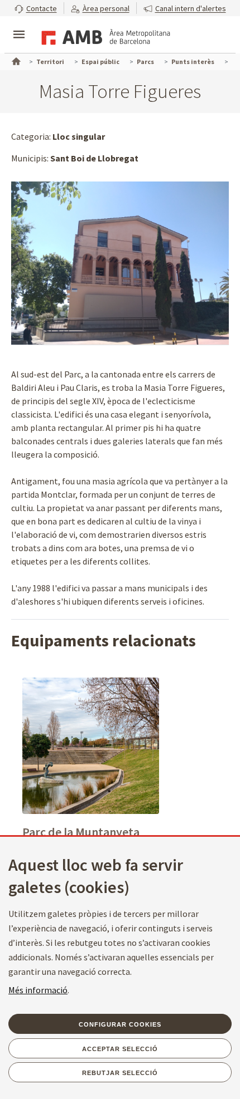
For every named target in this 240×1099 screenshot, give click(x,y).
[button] (36, 8)
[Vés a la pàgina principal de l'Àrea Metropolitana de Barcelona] (104, 36)
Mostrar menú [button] (19, 25)
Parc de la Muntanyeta (81, 832)
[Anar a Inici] (15, 60)
